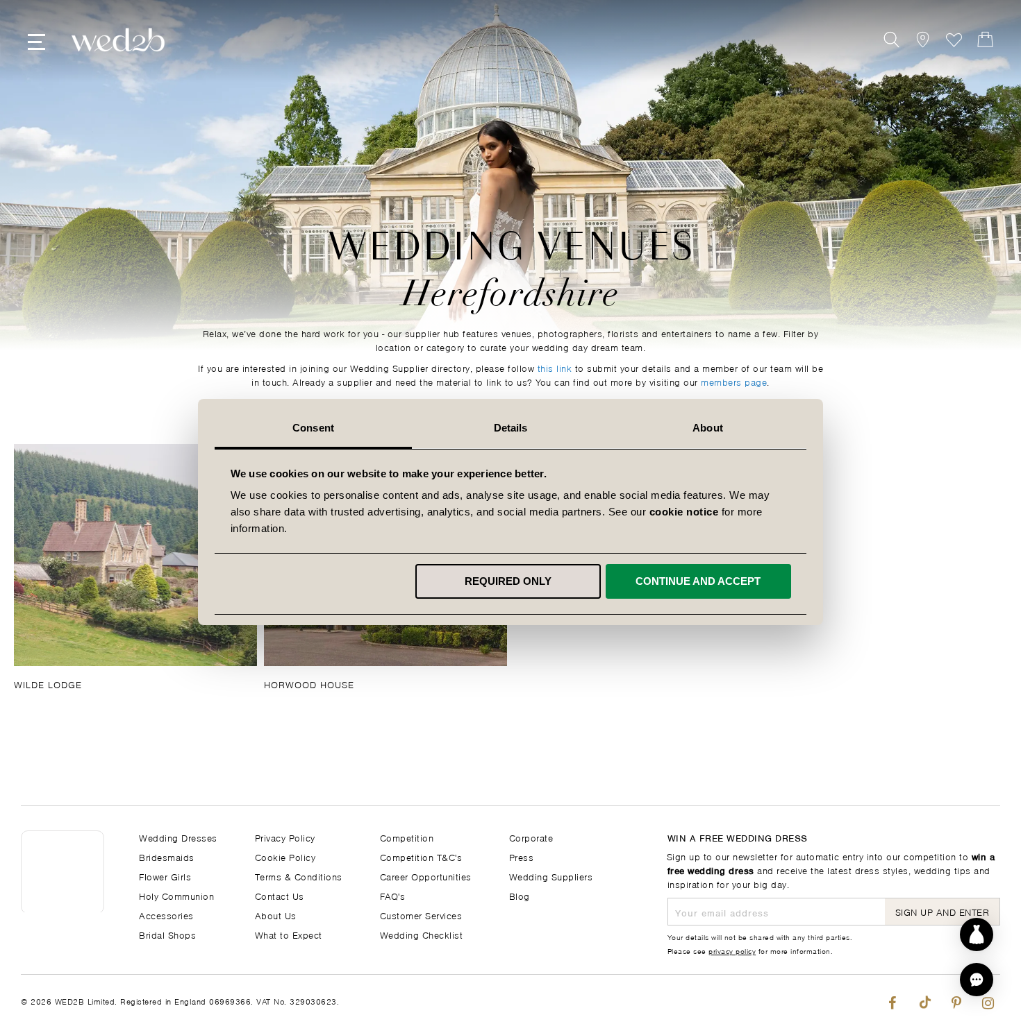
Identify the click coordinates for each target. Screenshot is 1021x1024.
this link (555, 367)
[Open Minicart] (985, 40)
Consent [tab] (313, 428)
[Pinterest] (956, 999)
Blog (519, 895)
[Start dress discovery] (976, 934)
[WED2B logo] (118, 40)
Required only (508, 581)
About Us (276, 915)
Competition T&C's (421, 856)
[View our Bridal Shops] (923, 40)
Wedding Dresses (178, 837)
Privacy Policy (285, 837)
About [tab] (707, 428)
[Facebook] (892, 999)
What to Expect (288, 934)
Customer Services (421, 915)
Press (521, 856)
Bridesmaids (166, 856)
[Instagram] (988, 999)
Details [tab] (511, 428)
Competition (407, 837)
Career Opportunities (426, 876)
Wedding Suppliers (551, 876)
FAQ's (393, 895)
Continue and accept (698, 581)
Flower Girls (165, 876)
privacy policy (732, 950)
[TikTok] (924, 999)
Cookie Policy (285, 856)
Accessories (166, 915)
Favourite (954, 40)
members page (734, 381)
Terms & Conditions (298, 876)
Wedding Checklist (421, 934)
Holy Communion (176, 895)
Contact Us (279, 895)
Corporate (531, 837)
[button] (976, 979)
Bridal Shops (167, 934)
